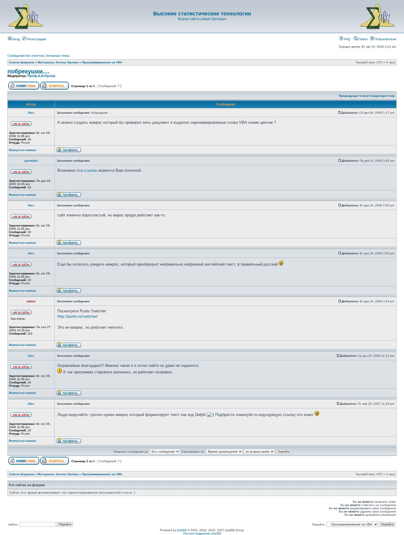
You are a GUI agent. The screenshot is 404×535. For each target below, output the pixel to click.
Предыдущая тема (352, 95)
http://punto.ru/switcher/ (77, 316)
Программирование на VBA (102, 62)
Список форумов (21, 62)
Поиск (363, 39)
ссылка (90, 170)
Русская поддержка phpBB (202, 533)
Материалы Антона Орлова (58, 62)
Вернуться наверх (22, 150)
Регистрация (36, 39)
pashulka (31, 160)
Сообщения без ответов (25, 55)
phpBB (182, 530)
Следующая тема (382, 95)
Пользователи (385, 39)
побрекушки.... (28, 71)
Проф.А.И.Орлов (41, 76)
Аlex (31, 112)
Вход (16, 39)
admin (31, 301)
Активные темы (58, 55)
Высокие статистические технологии (202, 14)
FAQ (346, 39)
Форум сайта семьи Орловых (202, 19)
